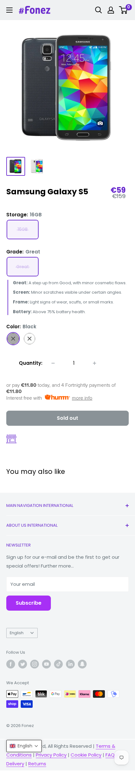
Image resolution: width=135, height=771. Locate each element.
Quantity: (30, 363)
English (17, 632)
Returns (37, 763)
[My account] (111, 10)
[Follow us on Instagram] (34, 664)
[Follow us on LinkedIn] (70, 664)
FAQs (111, 755)
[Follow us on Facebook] (10, 664)
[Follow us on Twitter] (22, 664)
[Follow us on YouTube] (46, 664)
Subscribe (28, 603)
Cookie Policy (86, 755)
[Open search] (98, 10)
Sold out (67, 418)
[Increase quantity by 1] (94, 363)
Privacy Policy (51, 755)
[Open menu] (9, 10)
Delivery (15, 763)
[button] (24, 746)
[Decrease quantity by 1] (53, 363)
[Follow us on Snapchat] (82, 664)
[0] (123, 10)
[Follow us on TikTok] (58, 664)
